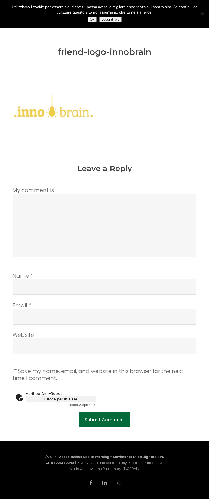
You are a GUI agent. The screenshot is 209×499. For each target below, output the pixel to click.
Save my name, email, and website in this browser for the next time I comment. (98, 374)
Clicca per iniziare (60, 399)
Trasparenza (153, 462)
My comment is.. (34, 190)
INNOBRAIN (130, 468)
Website (23, 335)
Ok (92, 19)
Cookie (134, 462)
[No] (202, 14)
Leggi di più (110, 19)
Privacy (82, 462)
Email (22, 305)
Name (23, 276)
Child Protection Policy (109, 462)
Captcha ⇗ (82, 405)
